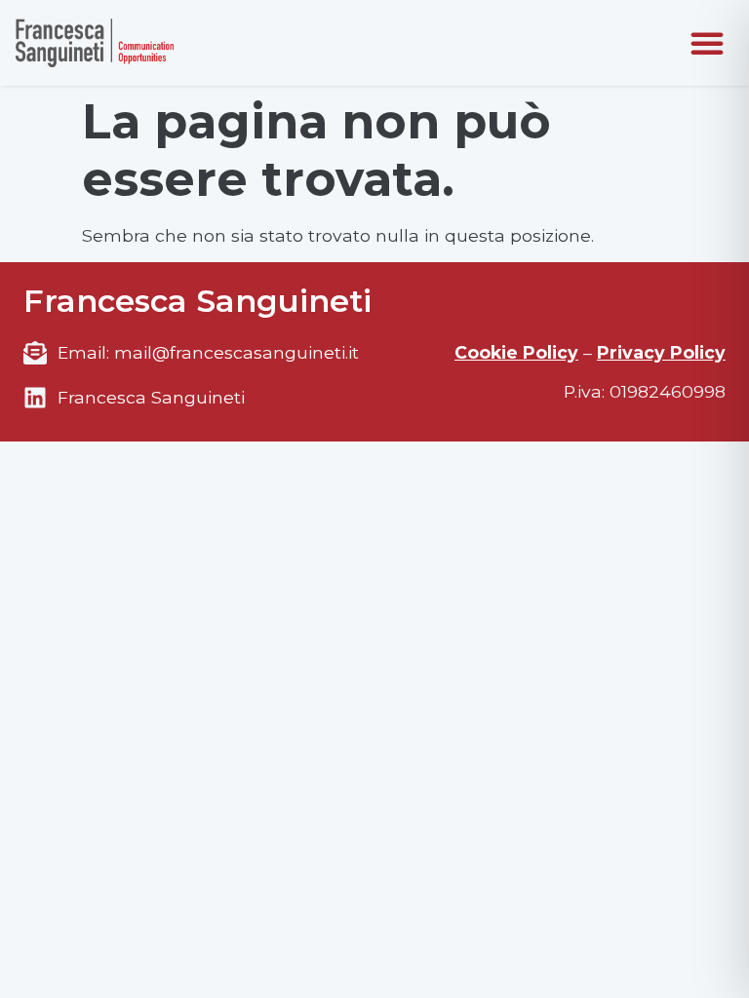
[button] (707, 43)
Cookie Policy (516, 352)
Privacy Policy (661, 352)
